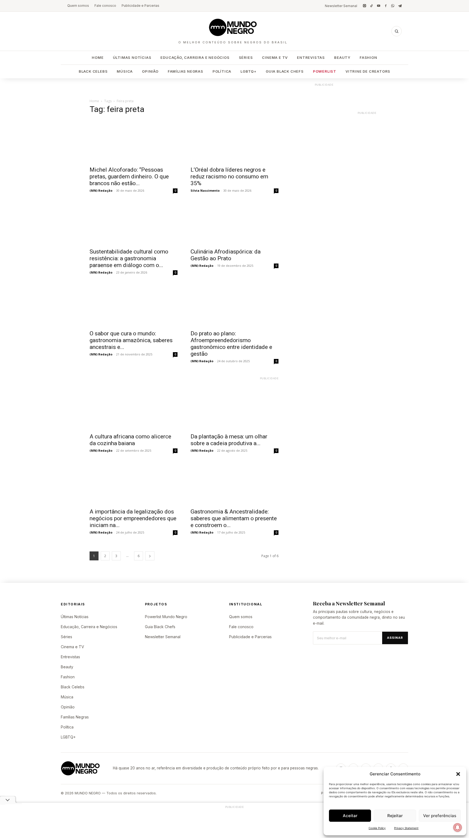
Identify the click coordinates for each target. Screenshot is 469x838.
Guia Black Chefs (285, 71)
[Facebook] (386, 6)
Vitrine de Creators (368, 71)
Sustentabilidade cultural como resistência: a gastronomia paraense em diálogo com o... (129, 258)
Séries (246, 57)
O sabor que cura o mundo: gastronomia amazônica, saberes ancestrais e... (131, 340)
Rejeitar (395, 815)
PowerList (324, 71)
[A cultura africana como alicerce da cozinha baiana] (134, 408)
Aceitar (350, 815)
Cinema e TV (275, 57)
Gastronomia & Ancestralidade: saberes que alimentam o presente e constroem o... (234, 518)
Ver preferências (439, 815)
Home (97, 57)
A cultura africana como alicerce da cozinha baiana (130, 440)
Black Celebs (93, 71)
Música (125, 71)
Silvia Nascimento (205, 190)
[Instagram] (364, 6)
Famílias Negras (185, 71)
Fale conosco (105, 6)
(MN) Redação (101, 190)
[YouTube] (379, 6)
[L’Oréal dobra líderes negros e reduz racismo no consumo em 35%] (234, 141)
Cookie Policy (377, 828)
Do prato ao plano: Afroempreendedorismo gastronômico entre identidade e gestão (231, 343)
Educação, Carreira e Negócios (194, 57)
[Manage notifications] (457, 827)
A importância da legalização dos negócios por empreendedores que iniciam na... (133, 518)
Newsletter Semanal (341, 6)
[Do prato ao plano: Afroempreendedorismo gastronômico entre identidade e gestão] (234, 305)
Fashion (368, 57)
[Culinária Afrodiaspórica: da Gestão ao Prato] (234, 223)
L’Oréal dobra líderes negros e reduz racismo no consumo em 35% (229, 176)
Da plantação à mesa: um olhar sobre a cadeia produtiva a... (229, 440)
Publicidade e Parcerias (140, 6)
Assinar (395, 638)
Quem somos (78, 6)
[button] (458, 774)
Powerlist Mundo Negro (166, 616)
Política (222, 71)
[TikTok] (371, 6)
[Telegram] (400, 6)
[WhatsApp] (393, 6)
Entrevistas (311, 57)
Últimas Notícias (132, 57)
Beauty (342, 57)
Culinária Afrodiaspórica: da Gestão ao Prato (226, 255)
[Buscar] (396, 31)
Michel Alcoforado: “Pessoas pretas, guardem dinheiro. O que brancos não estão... (129, 176)
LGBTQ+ (248, 71)
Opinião (150, 71)
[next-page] (149, 555)
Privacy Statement (406, 828)
